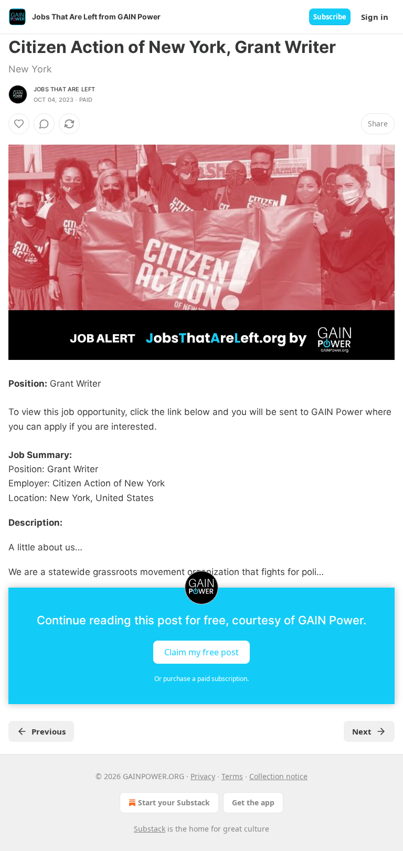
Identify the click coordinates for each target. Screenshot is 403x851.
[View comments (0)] (44, 123)
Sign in (374, 17)
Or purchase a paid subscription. (201, 678)
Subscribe (329, 17)
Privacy (202, 776)
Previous (48, 731)
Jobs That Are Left (65, 89)
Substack (149, 829)
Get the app (253, 802)
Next (362, 731)
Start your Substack (174, 802)
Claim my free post (201, 652)
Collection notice (278, 776)
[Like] (18, 123)
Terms (232, 776)
